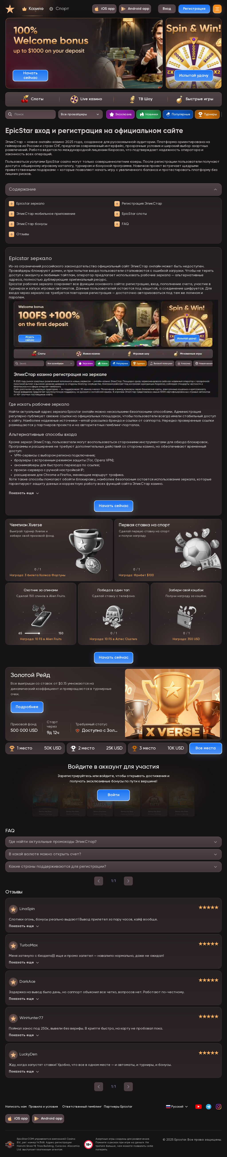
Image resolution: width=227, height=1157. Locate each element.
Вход (167, 9)
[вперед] (128, 881)
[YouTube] (198, 1106)
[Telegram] (208, 1106)
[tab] (32, 99)
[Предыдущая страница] (98, 1086)
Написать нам (16, 1106)
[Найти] (10, 114)
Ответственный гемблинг (82, 1106)
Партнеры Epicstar (118, 1106)
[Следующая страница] (128, 1086)
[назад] (98, 881)
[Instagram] (218, 1106)
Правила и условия (43, 1106)
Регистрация (194, 9)
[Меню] (217, 8)
